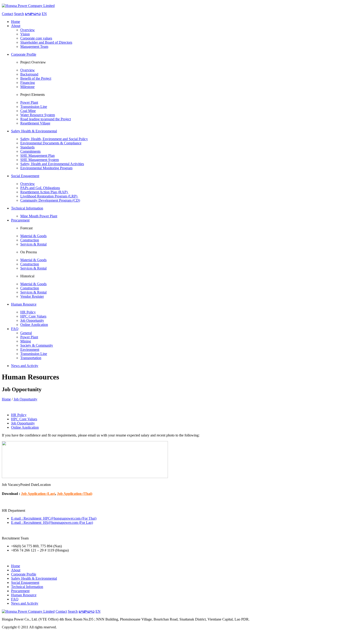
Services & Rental (33, 244)
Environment (29, 349)
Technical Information (27, 587)
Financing (27, 83)
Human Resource (23, 595)
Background (29, 74)
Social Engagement (25, 583)
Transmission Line (33, 107)
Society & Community (36, 345)
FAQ (14, 599)
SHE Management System (39, 160)
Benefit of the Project (35, 78)
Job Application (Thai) (74, 494)
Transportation (30, 358)
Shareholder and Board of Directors (46, 42)
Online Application (34, 325)
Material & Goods (33, 236)
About (15, 570)
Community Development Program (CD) (50, 200)
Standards (27, 147)
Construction (29, 240)
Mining (25, 341)
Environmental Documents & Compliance (50, 143)
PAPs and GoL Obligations (40, 188)
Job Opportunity (32, 320)
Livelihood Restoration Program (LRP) (49, 196)
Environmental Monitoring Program (46, 168)
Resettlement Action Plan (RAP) (44, 192)
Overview (27, 30)
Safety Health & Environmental (34, 578)
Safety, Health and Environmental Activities (52, 164)
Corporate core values (36, 38)
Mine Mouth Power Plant (38, 216)
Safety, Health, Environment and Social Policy (54, 139)
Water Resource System (37, 115)
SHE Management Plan (37, 155)
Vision (25, 34)
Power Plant (29, 102)
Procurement (20, 591)
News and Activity (24, 603)
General (26, 333)
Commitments (30, 151)
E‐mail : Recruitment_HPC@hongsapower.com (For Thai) (53, 518)
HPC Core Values (33, 316)
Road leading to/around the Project (45, 119)
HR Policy (28, 312)
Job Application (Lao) (38, 494)
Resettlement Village (35, 123)
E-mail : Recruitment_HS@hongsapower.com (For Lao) (52, 522)
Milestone (27, 87)
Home (6, 399)
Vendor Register (32, 296)
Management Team (34, 46)
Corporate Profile (23, 574)
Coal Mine (28, 111)
